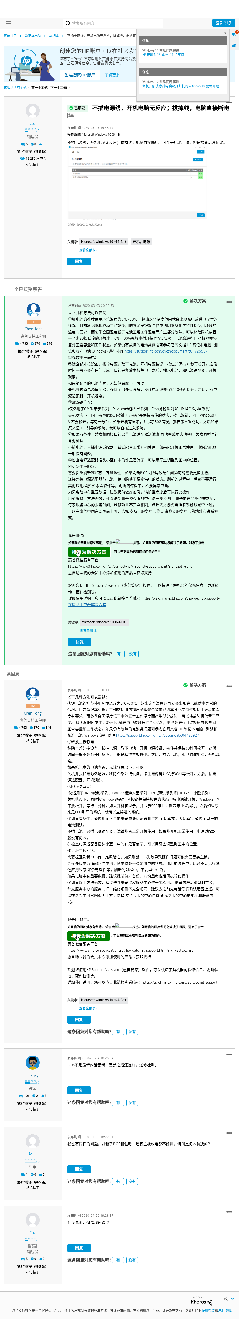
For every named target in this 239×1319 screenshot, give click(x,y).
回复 (79, 261)
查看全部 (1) (88, 630)
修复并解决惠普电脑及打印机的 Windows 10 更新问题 (180, 86)
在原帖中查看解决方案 (87, 604)
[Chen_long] (34, 310)
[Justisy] (33, 1063)
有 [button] (119, 653)
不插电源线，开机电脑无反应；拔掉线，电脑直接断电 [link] (106, 36)
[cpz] (33, 111)
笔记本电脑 (33, 36)
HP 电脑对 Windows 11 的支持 (163, 55)
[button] (229, 102)
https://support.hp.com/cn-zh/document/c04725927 (166, 351)
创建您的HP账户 (79, 75)
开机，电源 (141, 242)
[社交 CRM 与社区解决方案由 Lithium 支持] (201, 1301)
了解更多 (112, 75)
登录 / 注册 (224, 23)
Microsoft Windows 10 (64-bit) (103, 242)
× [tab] (225, 33)
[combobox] (113, 23)
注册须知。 (226, 1310)
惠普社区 (10, 36)
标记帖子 (32, 164)
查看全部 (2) (88, 250)
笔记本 (54, 36)
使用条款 (208, 1310)
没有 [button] (133, 653)
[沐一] (33, 1141)
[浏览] (7, 23)
